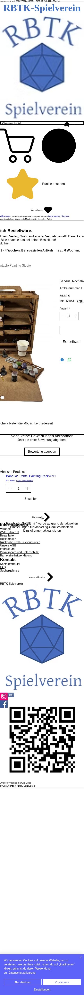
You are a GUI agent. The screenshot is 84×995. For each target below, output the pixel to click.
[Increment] (75, 316)
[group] (42, 490)
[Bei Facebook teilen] (62, 359)
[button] (42, 145)
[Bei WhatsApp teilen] (69, 359)
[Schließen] (78, 959)
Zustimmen (62, 982)
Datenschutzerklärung (22, 972)
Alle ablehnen (22, 982)
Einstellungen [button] (42, 989)
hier (6, 243)
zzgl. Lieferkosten (25, 480)
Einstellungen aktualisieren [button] (42, 530)
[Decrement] (63, 316)
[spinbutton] (69, 316)
